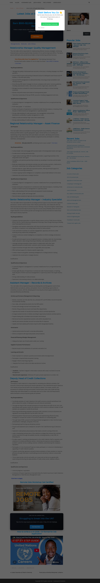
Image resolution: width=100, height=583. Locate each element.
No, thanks (41, 28)
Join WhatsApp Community (50, 24)
